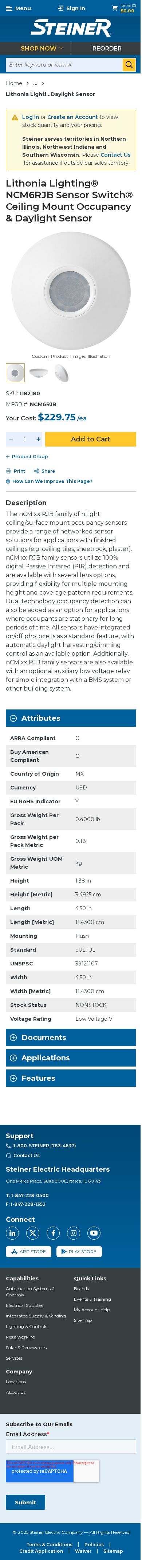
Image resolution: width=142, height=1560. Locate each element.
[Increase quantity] (38, 439)
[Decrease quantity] (11, 439)
